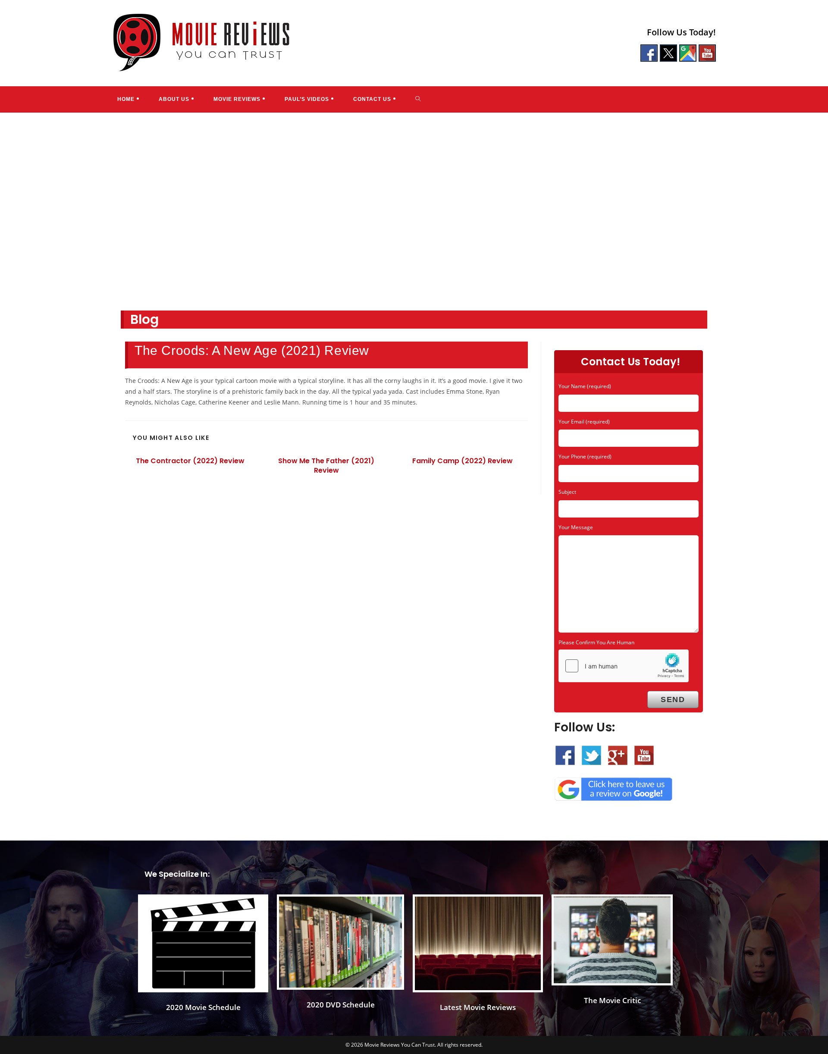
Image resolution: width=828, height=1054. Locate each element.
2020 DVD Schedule (341, 1005)
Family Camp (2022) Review (462, 461)
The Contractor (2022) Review (190, 461)
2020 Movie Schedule (203, 1007)
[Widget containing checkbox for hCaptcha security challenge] (623, 665)
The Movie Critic (612, 1000)
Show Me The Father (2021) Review (326, 465)
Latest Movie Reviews (478, 1007)
